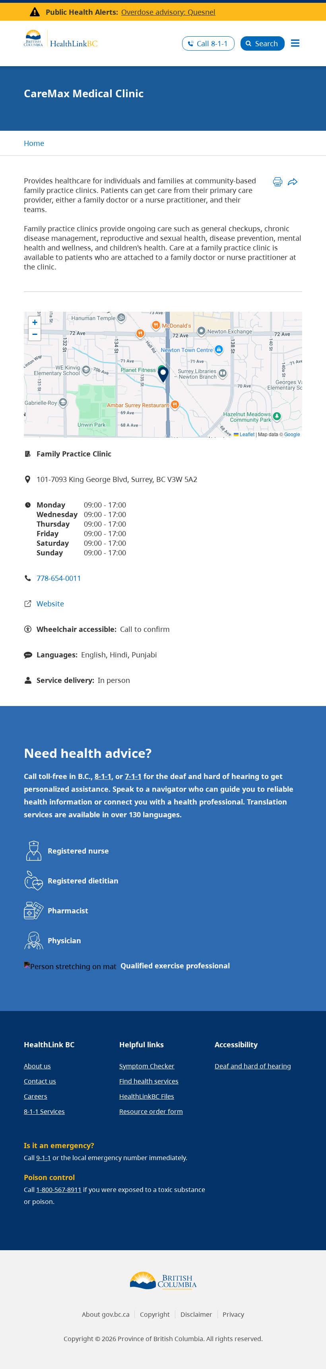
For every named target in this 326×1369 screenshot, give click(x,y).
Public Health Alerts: (82, 12)
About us (37, 1066)
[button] (163, 375)
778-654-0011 (59, 578)
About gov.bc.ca (106, 1314)
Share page (292, 181)
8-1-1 (212, 43)
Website (50, 603)
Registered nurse (78, 851)
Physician (64, 940)
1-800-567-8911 (59, 1189)
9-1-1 (43, 1157)
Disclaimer (196, 1314)
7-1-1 (133, 776)
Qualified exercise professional (175, 965)
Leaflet (246, 434)
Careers (35, 1096)
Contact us (40, 1081)
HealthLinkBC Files (146, 1096)
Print (277, 181)
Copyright (155, 1314)
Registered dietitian (83, 880)
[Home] (100, 37)
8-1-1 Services (44, 1111)
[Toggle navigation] (295, 43)
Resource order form (151, 1111)
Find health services (149, 1081)
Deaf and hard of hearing (253, 1066)
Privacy (233, 1314)
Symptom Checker (147, 1066)
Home (34, 143)
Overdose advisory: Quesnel (168, 12)
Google (292, 434)
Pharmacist (68, 910)
